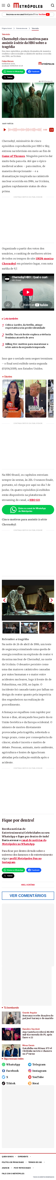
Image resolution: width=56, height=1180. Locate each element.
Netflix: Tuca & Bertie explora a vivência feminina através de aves (28, 336)
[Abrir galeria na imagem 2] (29, 628)
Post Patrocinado (22, 1168)
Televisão (35, 28)
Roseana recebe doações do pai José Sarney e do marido (37, 1017)
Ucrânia (30, 885)
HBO (23, 885)
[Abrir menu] (3, 5)
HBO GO (34, 500)
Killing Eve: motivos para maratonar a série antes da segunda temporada (26, 346)
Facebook (12, 1070)
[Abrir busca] (52, 5)
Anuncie (5, 1168)
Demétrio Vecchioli (31, 1029)
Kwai (35, 1083)
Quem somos (7, 1157)
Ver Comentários (28, 895)
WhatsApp (13, 1064)
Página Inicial (7, 28)
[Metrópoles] (28, 5)
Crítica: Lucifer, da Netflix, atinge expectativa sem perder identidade (25, 326)
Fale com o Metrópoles (13, 1173)
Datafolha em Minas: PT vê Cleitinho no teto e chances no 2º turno (37, 1051)
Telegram (39, 1064)
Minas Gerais (28, 1045)
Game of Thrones (13, 156)
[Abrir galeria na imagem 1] (28, 600)
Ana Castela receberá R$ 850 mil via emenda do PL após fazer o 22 (38, 1035)
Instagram (39, 1070)
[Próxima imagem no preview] (51, 600)
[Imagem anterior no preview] (4, 600)
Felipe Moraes (8, 61)
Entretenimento (21, 28)
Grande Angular (29, 1013)
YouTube (38, 1077)
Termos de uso (35, 1162)
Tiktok (10, 1083)
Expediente (23, 1157)
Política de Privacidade (13, 1162)
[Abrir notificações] (8, 5)
